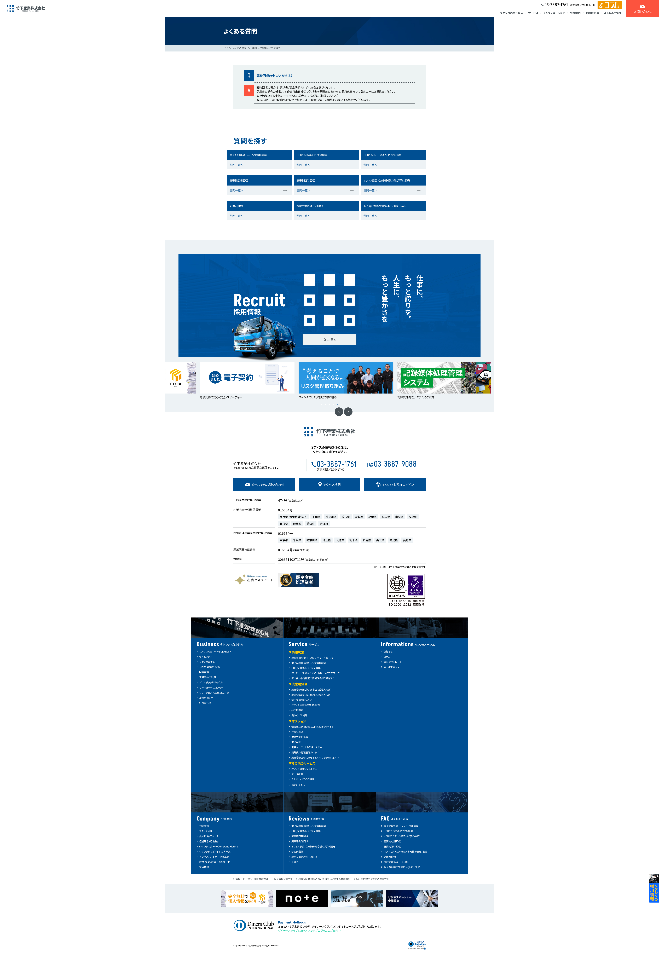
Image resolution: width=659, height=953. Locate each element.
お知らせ (388, 651)
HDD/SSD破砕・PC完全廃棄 (306, 668)
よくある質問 (239, 48)
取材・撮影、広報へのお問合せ (214, 862)
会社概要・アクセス (209, 836)
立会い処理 (297, 731)
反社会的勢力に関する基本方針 (372, 879)
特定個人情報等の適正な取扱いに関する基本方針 (324, 879)
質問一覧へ (236, 165)
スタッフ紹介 (205, 831)
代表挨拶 (204, 826)
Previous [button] (339, 411)
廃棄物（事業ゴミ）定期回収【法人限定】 (311, 689)
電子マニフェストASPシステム (306, 747)
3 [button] (329, 405)
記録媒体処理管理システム (305, 752)
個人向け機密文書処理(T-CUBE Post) (404, 867)
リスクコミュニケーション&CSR (215, 651)
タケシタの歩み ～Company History (218, 846)
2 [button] (325, 405)
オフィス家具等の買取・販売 (305, 705)
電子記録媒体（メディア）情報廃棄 (308, 663)
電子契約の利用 (207, 677)
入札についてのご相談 (302, 779)
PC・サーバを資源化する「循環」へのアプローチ (315, 673)
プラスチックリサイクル (211, 682)
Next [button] (348, 411)
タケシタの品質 (207, 661)
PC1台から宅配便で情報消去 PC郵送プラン (314, 678)
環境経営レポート (208, 698)
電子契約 (296, 742)
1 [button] (321, 405)
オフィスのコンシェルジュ (304, 769)
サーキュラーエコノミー (211, 687)
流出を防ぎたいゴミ (301, 700)
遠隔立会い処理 (299, 737)
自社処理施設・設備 (209, 667)
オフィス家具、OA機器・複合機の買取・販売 (313, 846)
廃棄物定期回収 (299, 836)
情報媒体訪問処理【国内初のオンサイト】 (312, 726)
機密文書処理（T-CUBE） (304, 856)
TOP (225, 48)
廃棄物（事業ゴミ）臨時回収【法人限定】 (311, 694)
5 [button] (337, 405)
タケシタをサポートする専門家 (214, 851)
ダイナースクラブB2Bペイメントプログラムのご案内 (308, 930)
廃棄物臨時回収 (299, 841)
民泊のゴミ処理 (299, 715)
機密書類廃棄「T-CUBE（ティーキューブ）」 (313, 657)
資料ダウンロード (393, 661)
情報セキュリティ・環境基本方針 (251, 879)
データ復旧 (297, 774)
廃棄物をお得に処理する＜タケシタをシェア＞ (315, 757)
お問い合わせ (298, 785)
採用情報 (204, 867)
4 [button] (333, 405)
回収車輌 (204, 672)
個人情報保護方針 (283, 879)
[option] (181, 381)
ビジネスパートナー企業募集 (214, 856)
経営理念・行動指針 (209, 841)
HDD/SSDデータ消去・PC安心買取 (402, 836)
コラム (387, 656)
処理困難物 (297, 710)
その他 (294, 862)
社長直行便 (205, 703)
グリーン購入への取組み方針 (214, 692)
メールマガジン (391, 667)
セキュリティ (205, 656)
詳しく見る (329, 339)
